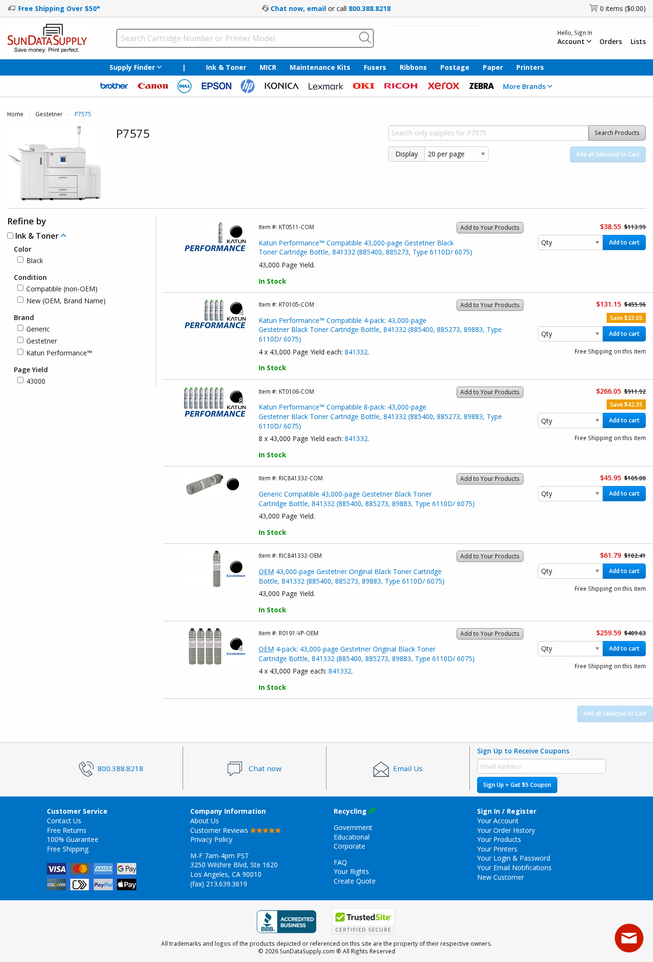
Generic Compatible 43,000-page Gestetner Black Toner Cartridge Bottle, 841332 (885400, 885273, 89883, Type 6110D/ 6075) (367, 498)
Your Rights (351, 871)
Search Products (617, 133)
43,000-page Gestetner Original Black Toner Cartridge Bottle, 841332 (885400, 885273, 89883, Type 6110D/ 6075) (352, 576)
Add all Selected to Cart (608, 154)
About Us (204, 820)
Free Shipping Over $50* (59, 8)
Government (353, 827)
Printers (530, 67)
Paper (493, 67)
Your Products (499, 839)
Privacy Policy (211, 839)
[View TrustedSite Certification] (363, 922)
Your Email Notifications (514, 867)
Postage (454, 67)
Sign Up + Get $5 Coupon (517, 785)
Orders (610, 41)
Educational (352, 836)
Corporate (349, 846)
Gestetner (49, 114)
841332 (356, 351)
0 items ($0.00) (623, 8)
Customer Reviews (220, 830)
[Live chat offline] (629, 938)
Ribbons (413, 67)
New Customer (500, 877)
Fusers (375, 67)
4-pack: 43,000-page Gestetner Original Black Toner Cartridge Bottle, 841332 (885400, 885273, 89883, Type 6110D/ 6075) (367, 653)
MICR (268, 67)
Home (15, 114)
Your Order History (506, 830)
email (316, 8)
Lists (638, 41)
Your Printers (497, 848)
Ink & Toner (226, 67)
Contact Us (64, 820)
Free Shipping (67, 848)
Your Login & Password (513, 857)
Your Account (498, 820)
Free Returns (67, 830)
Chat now (287, 8)
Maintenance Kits (320, 67)
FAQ (340, 862)
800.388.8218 (369, 8)
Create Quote (355, 880)
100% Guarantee (72, 839)
